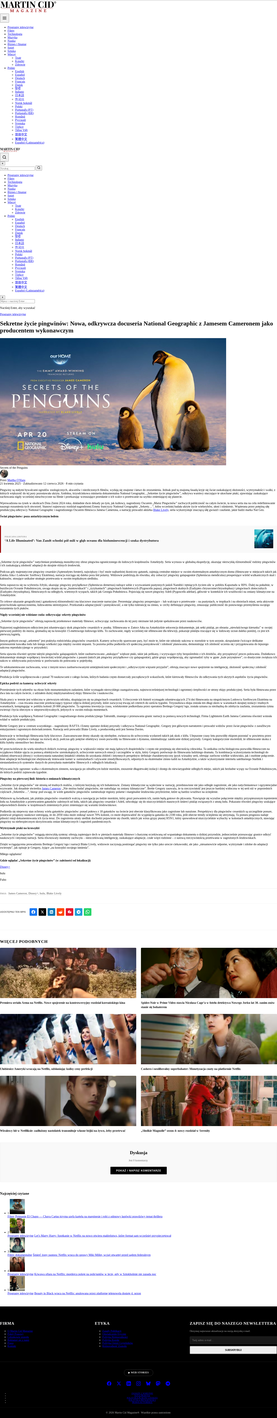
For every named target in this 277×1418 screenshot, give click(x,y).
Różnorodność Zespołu (114, 1346)
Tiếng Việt (21, 130)
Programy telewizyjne (21, 27)
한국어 (19, 99)
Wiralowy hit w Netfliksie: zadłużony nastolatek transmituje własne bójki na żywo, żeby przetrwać (62, 1130)
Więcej (12, 54)
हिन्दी (18, 88)
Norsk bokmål (23, 103)
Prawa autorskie (142, 1402)
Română (20, 116)
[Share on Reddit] (60, 912)
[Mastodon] (158, 1384)
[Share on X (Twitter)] (42, 912)
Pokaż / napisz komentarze (138, 1170)
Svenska (20, 123)
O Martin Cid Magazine (20, 1331)
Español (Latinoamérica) (29, 142)
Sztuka (12, 51)
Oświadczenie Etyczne (114, 1334)
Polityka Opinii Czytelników (117, 1343)
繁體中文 (21, 139)
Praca (10, 1343)
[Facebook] (109, 1384)
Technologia (15, 34)
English (19, 71)
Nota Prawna (142, 1395)
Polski (11, 68)
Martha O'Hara (16, 480)
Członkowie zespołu (18, 1337)
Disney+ (5, 866)
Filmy (11, 30)
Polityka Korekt (110, 1340)
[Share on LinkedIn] (51, 912)
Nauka (11, 40)
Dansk (19, 85)
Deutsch (20, 78)
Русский (20, 120)
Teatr (18, 57)
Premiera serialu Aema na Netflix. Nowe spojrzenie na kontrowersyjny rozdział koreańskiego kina (62, 1002)
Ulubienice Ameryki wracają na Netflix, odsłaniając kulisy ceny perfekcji (46, 1068)
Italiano (19, 91)
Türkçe (19, 126)
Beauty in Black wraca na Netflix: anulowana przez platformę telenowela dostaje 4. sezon (87, 1293)
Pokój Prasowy (16, 1334)
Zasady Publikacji (111, 1331)
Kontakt (12, 1346)
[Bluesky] (148, 1384)
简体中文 (21, 134)
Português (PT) (24, 109)
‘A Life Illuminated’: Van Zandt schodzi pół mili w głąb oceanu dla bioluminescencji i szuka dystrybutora (82, 540)
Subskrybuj (233, 1350)
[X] (119, 1384)
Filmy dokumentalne (20, 1254)
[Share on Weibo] (69, 912)
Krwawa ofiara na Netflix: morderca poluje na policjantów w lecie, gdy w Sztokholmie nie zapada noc (95, 1274)
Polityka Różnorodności (115, 1337)
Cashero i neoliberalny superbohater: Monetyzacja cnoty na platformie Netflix (191, 1068)
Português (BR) (24, 113)
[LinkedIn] (128, 1384)
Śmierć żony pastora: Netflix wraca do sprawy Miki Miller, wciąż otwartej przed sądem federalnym (92, 1254)
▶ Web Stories (138, 1372)
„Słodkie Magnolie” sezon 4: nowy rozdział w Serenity (175, 1130)
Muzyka (12, 37)
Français (20, 81)
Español (20, 74)
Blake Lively (160, 509)
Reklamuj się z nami (18, 1340)
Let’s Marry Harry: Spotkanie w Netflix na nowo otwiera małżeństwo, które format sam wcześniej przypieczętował (102, 1235)
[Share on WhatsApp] (87, 912)
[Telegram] (168, 1384)
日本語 (19, 95)
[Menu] (4, 18)
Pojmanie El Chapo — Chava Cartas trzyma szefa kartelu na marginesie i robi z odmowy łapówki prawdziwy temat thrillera (88, 1216)
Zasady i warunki (142, 1393)
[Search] (4, 157)
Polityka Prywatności (142, 1400)
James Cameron (51, 788)
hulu (42, 893)
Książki (19, 61)
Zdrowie (20, 64)
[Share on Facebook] (33, 912)
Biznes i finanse (17, 44)
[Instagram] (138, 1384)
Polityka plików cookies (142, 1398)
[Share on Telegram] (78, 912)
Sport (11, 47)
